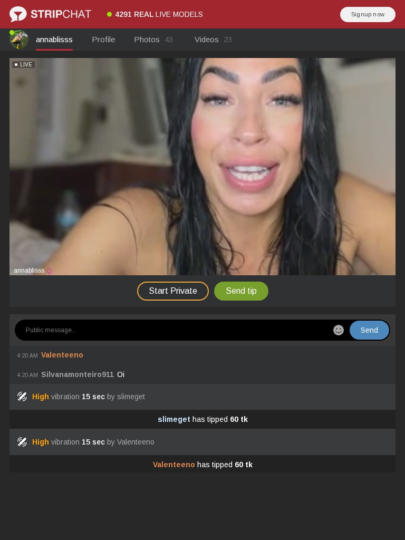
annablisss (54, 39)
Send (369, 330)
